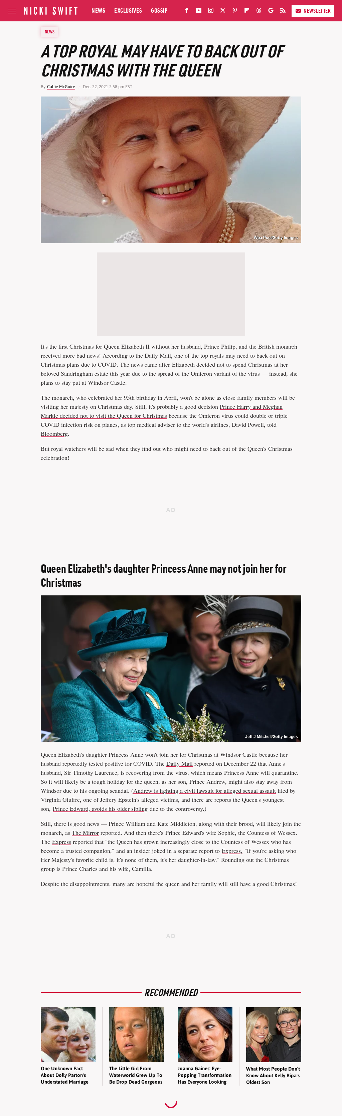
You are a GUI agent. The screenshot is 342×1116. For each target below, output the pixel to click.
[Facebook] (186, 11)
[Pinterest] (234, 11)
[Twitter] (222, 11)
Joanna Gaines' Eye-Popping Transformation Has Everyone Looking (204, 1075)
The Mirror (85, 832)
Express (61, 842)
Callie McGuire (61, 86)
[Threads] (258, 11)
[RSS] (283, 11)
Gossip (159, 10)
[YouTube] (198, 11)
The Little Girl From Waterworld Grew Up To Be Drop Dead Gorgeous (135, 1075)
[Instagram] (210, 11)
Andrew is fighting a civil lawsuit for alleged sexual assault (204, 790)
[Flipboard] (246, 11)
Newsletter (317, 10)
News (98, 10)
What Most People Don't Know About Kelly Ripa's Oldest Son (273, 1075)
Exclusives (128, 10)
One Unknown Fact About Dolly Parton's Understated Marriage (65, 1075)
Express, (232, 851)
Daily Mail (179, 763)
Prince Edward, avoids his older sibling (100, 808)
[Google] (271, 11)
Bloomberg (54, 433)
